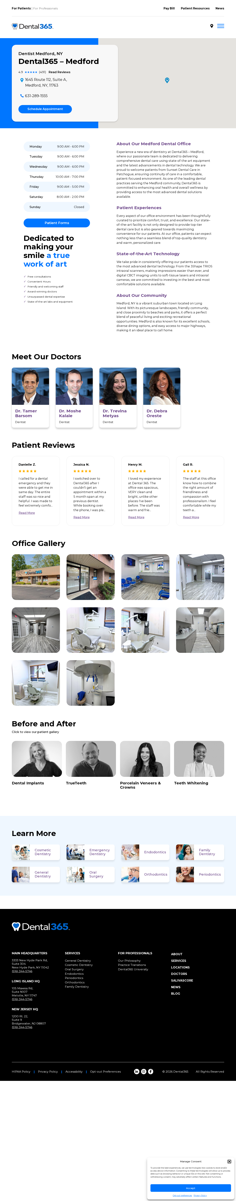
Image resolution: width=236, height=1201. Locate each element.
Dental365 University (133, 969)
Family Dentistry (207, 852)
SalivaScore (182, 980)
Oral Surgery (96, 874)
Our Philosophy (129, 960)
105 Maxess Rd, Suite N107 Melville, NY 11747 (24, 992)
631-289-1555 (36, 95)
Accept (190, 1188)
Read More (27, 513)
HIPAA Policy (21, 1071)
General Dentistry (43, 874)
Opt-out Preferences (105, 1071)
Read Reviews (59, 72)
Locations (180, 967)
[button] (229, 1161)
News (220, 8)
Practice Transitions (132, 965)
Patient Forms (57, 223)
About (177, 954)
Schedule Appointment (45, 109)
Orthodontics (155, 874)
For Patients (21, 8)
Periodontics (210, 874)
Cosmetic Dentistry (43, 852)
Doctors (179, 974)
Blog (175, 993)
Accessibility (74, 1071)
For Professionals (45, 8)
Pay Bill (169, 8)
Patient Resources (195, 8)
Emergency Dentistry (99, 852)
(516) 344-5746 (22, 971)
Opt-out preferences (182, 1195)
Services (178, 961)
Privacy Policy (200, 1195)
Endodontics (155, 852)
